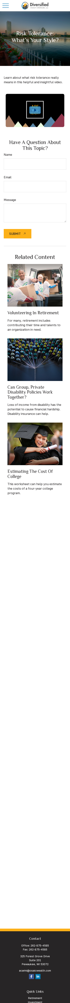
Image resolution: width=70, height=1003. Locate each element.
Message (10, 200)
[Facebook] (31, 976)
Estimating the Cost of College (30, 474)
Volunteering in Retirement (33, 312)
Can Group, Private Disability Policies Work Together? (30, 392)
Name (8, 154)
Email (7, 177)
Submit (15, 234)
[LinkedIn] (38, 976)
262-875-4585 (40, 945)
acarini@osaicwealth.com (35, 970)
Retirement (35, 998)
